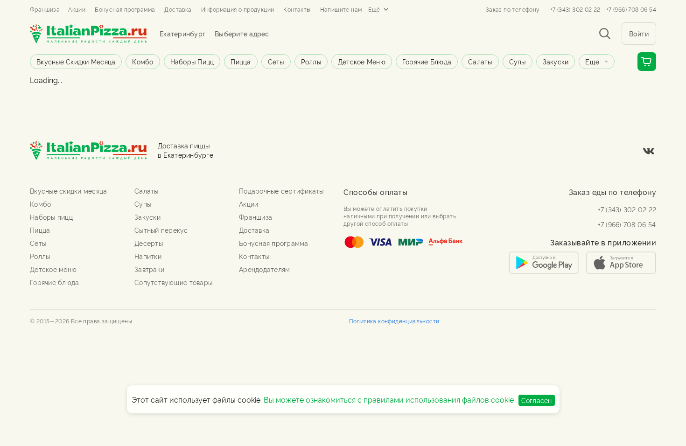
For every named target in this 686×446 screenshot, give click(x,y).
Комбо (142, 61)
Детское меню (361, 61)
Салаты (480, 61)
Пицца (241, 61)
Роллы (311, 61)
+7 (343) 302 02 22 (575, 9)
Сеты (276, 61)
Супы (517, 61)
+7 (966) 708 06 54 (631, 9)
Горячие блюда (426, 61)
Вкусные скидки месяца (75, 61)
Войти (639, 33)
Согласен (536, 400)
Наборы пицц (192, 61)
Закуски (556, 61)
